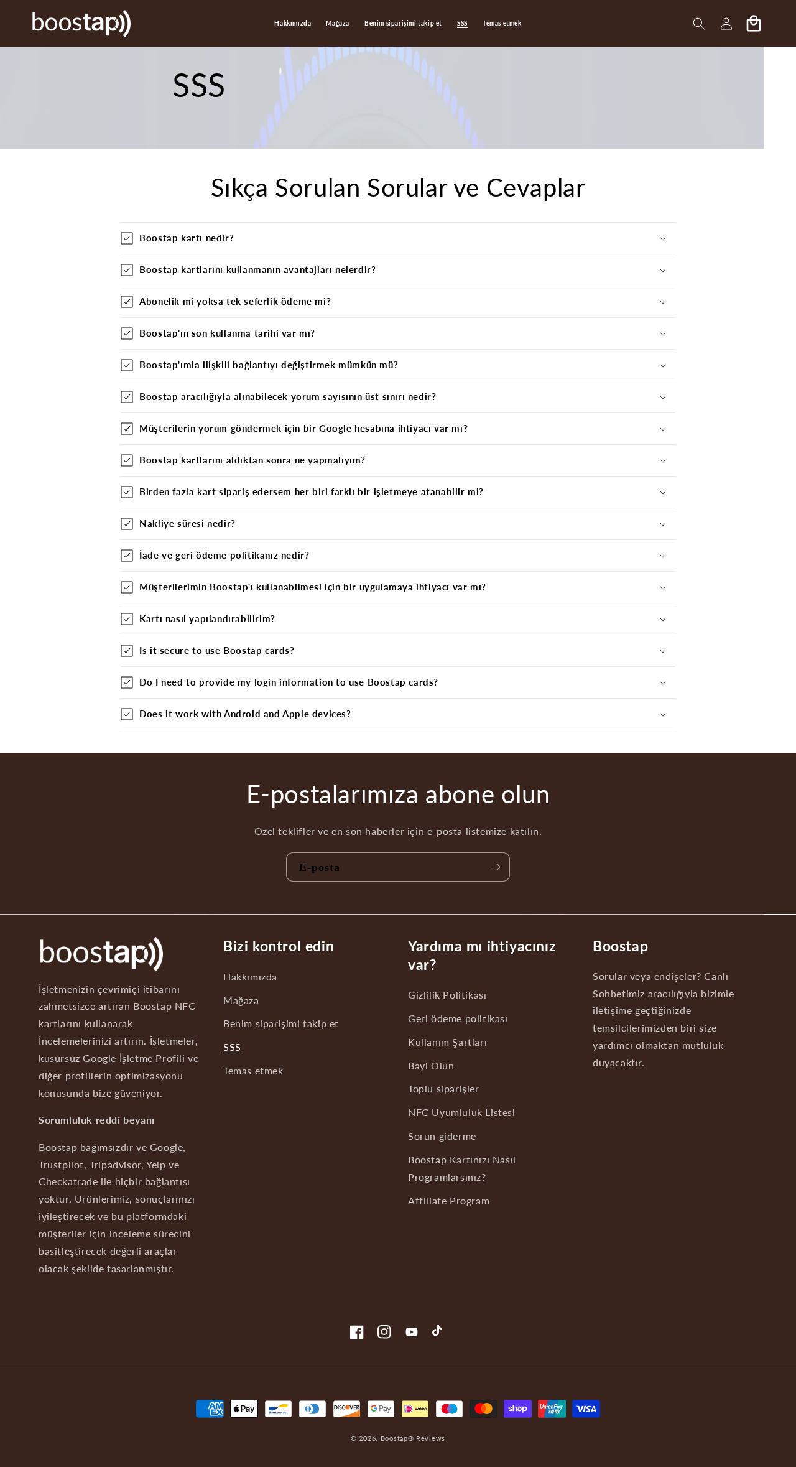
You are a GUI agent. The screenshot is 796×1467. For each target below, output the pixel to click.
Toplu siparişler (443, 1088)
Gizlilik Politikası (447, 994)
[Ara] (699, 23)
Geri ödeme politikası (458, 1017)
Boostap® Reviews (413, 1438)
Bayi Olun (431, 1065)
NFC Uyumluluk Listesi (462, 1112)
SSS (232, 1047)
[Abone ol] (495, 867)
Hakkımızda (250, 976)
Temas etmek (253, 1070)
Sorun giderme (442, 1136)
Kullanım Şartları (447, 1041)
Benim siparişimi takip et (281, 1023)
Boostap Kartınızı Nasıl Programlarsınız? (462, 1168)
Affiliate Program (448, 1200)
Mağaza (241, 999)
